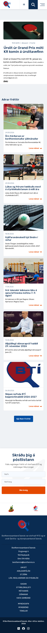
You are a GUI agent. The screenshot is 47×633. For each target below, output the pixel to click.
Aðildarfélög (23, 571)
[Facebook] (23, 629)
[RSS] (18, 629)
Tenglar (24, 611)
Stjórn (23, 574)
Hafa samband (23, 598)
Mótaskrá (23, 591)
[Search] (33, 4)
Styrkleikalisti (23, 587)
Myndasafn (23, 604)
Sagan (23, 584)
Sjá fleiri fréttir (23, 419)
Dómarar (23, 594)
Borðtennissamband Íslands (23, 526)
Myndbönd (23, 607)
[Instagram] (28, 629)
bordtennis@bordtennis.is (23, 562)
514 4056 (26, 559)
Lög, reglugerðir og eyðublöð (23, 578)
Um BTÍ (23, 567)
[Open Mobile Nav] (42, 4)
